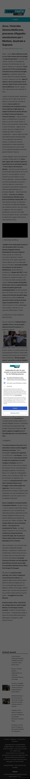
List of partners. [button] (18, 395)
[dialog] (15, 389)
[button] (15, 386)
